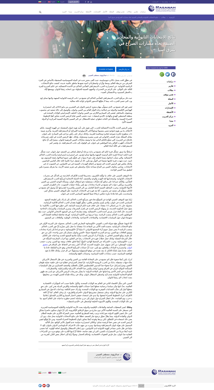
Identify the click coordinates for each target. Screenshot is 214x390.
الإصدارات (97, 12)
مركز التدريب (78, 12)
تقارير (136, 12)
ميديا (70, 12)
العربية (62, 1)
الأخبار (105, 12)
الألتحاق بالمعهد (73, 2)
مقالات (129, 12)
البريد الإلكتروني (170, 386)
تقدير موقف (120, 12)
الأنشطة (88, 12)
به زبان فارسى (123, 69)
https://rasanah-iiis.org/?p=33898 (157, 68)
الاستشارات (155, 1)
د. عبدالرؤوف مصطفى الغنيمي (101, 75)
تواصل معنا (165, 1)
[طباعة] (84, 75)
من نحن (173, 1)
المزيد (64, 12)
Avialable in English (106, 69)
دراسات (143, 12)
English (53, 2)
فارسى (44, 1)
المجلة (111, 12)
